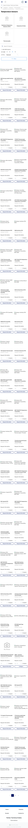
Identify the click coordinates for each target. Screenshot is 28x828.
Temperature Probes (21, 25)
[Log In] (23, 2)
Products (21, 809)
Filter (14, 58)
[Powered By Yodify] (14, 825)
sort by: (3, 54)
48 (12, 51)
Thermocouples (6, 41)
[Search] (1, 5)
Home (7, 809)
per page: (3, 51)
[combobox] (14, 5)
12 (7, 51)
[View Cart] (26, 2)
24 (9, 51)
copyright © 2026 (14, 826)
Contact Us (21, 813)
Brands (7, 813)
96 (15, 51)
